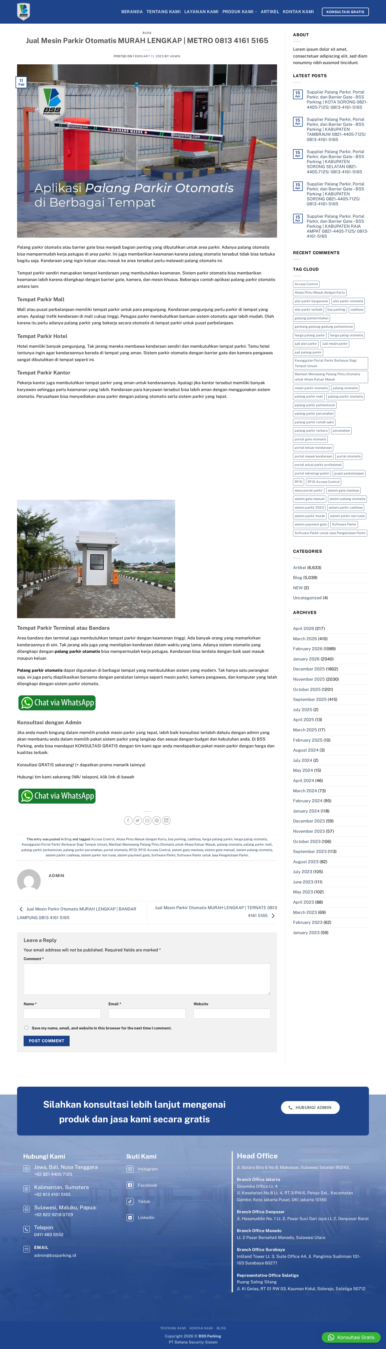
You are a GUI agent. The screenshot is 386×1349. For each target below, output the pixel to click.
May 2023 (303, 891)
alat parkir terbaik (308, 309)
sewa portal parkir (309, 490)
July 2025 (302, 709)
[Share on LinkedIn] (166, 820)
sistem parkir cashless (63, 855)
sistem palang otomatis (254, 850)
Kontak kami (201, 1328)
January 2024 (306, 811)
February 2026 (307, 648)
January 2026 (306, 659)
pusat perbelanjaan (349, 473)
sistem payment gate (133, 855)
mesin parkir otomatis (311, 388)
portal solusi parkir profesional (318, 465)
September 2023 (310, 851)
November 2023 (309, 831)
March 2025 (305, 729)
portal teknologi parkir (312, 473)
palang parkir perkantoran (41, 850)
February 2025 (307, 740)
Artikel (270, 11)
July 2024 (302, 760)
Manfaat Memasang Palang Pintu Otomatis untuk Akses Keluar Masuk (162, 844)
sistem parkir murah (310, 516)
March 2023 (305, 912)
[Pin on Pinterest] (156, 820)
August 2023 (306, 861)
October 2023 (307, 841)
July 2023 (302, 871)
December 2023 (309, 821)
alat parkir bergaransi (311, 301)
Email (114, 1004)
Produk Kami (238, 11)
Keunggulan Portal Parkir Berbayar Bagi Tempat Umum (64, 844)
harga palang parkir (217, 839)
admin (175, 56)
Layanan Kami (201, 11)
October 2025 (307, 689)
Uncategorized (307, 597)
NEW (298, 587)
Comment (34, 958)
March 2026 (305, 638)
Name (30, 1004)
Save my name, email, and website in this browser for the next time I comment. (102, 1028)
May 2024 (303, 770)
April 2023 (303, 902)
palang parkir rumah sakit (314, 422)
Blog (147, 33)
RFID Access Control (154, 850)
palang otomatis (229, 844)
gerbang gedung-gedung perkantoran (324, 327)
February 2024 (307, 800)
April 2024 (303, 780)
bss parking (177, 839)
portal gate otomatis (310, 439)
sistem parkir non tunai (98, 855)
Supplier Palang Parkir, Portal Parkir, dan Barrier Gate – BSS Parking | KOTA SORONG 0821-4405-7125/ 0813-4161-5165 (337, 100)
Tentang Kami (164, 11)
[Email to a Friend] (147, 820)
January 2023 (306, 932)
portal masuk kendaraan (313, 456)
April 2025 (303, 719)
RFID (133, 850)
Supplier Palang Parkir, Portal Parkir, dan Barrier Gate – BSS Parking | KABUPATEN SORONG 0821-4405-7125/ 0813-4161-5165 (335, 194)
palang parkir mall (257, 844)
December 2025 (309, 668)
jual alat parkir (306, 344)
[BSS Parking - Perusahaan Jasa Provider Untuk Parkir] (38, 12)
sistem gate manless (187, 850)
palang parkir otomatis (345, 396)
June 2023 (303, 881)
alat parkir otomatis (348, 301)
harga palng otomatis (250, 839)
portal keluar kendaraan (313, 448)
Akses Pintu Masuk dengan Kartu (141, 839)
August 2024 (306, 750)
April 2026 (303, 628)
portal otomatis (115, 850)
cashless (194, 839)
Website (201, 1004)
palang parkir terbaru (311, 431)
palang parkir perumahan (82, 850)
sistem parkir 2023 (309, 507)
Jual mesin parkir (335, 344)
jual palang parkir (308, 352)
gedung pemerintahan (311, 318)
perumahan (341, 431)
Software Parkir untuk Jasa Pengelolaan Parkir (212, 855)
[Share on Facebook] (128, 820)
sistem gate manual (220, 850)
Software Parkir (163, 855)
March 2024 (305, 790)
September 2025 (310, 699)
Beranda (132, 11)
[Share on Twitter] (137, 820)
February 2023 (307, 922)
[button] (351, 1337)
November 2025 (309, 679)
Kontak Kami (298, 11)
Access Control (102, 839)
